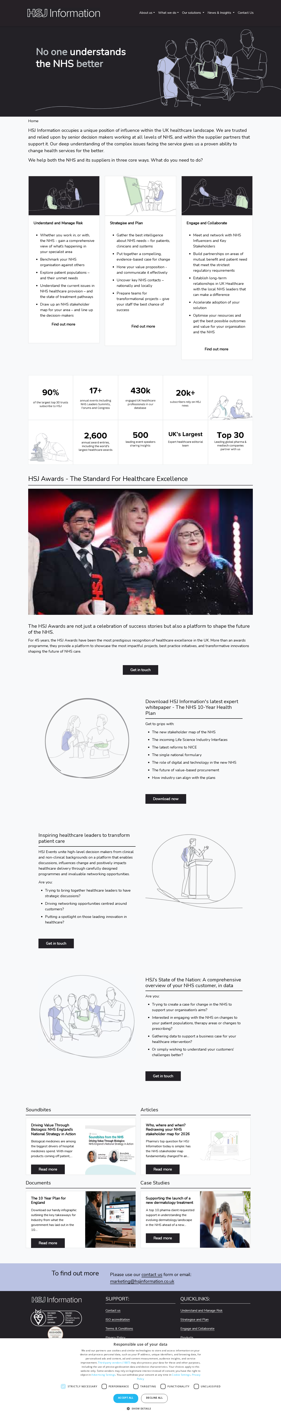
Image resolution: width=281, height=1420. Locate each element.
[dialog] (140, 1379)
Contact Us (246, 12)
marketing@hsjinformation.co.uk (142, 1281)
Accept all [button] (126, 1397)
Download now (166, 798)
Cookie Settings (181, 1374)
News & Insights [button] (220, 12)
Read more (52, 1169)
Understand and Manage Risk (201, 1310)
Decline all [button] (154, 1397)
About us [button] (145, 12)
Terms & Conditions (119, 1328)
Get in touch (140, 669)
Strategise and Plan (194, 1319)
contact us (152, 1275)
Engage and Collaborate (197, 1328)
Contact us (113, 1310)
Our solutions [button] (192, 12)
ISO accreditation (118, 1319)
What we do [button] (167, 12)
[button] (140, 1410)
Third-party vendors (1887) (114, 1362)
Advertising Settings (103, 1374)
